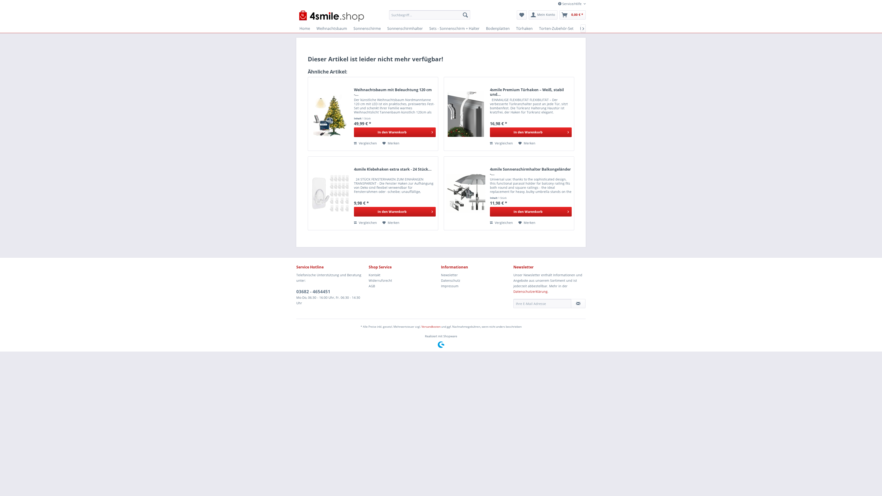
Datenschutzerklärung (530, 291)
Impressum (449, 286)
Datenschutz (450, 280)
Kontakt (374, 275)
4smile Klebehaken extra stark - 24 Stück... (393, 169)
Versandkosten (431, 327)
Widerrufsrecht (380, 280)
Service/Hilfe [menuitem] (571, 4)
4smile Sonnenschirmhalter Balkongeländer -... (530, 171)
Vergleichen (367, 143)
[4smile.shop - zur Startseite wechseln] (331, 16)
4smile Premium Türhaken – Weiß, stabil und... (527, 92)
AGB (372, 286)
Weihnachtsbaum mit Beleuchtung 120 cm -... (393, 92)
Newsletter (449, 275)
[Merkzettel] (522, 15)
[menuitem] (429, 15)
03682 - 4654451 (313, 292)
